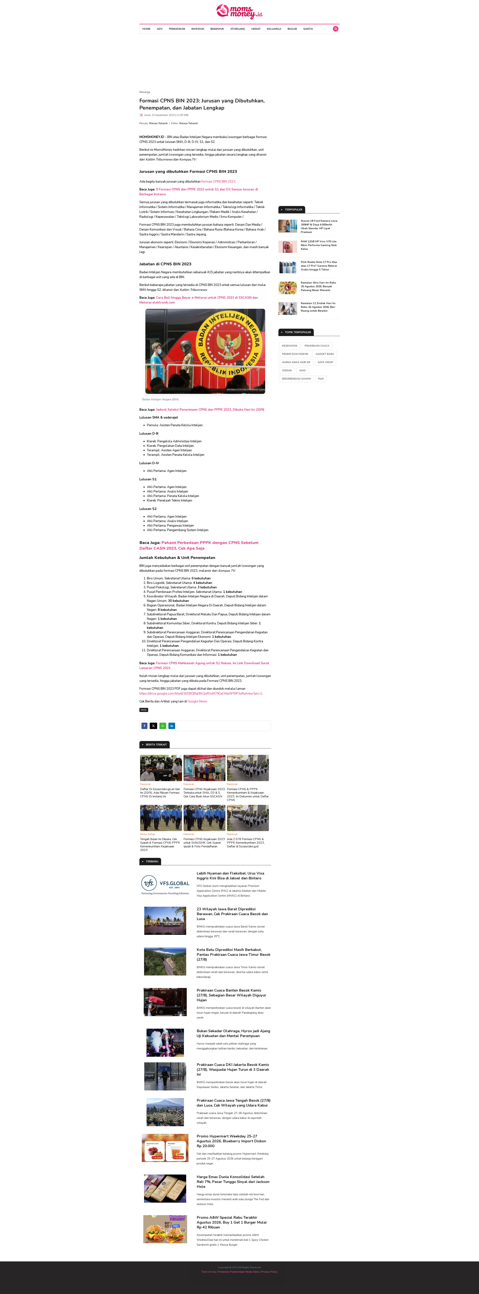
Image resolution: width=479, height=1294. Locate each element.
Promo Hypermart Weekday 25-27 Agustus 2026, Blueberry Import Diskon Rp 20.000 (231, 1141)
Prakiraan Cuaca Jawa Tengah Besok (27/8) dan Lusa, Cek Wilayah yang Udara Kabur (234, 1103)
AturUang (237, 29)
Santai (308, 29)
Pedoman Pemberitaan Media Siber (238, 1272)
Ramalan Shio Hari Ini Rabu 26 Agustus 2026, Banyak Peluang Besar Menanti (318, 286)
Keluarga (274, 29)
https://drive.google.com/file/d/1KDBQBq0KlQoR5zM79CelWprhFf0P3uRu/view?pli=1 (200, 693)
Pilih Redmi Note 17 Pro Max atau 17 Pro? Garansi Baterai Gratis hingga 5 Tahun (319, 265)
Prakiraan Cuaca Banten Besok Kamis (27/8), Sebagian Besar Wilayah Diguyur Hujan (231, 995)
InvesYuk (197, 29)
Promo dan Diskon (295, 354)
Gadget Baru (325, 354)
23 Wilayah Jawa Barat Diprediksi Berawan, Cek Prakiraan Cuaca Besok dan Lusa (232, 914)
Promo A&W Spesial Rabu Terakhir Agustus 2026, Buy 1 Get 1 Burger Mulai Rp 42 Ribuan (232, 1222)
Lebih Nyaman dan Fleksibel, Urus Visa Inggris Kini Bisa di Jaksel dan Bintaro (230, 876)
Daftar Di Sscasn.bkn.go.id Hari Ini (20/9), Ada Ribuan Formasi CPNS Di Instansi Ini (160, 792)
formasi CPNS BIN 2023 (218, 181)
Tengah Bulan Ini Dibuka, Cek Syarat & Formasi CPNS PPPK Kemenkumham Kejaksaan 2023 (160, 844)
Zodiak (287, 370)
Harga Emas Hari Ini (296, 362)
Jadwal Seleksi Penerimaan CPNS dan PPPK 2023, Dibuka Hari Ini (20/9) (210, 409)
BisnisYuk (217, 29)
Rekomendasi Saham (296, 379)
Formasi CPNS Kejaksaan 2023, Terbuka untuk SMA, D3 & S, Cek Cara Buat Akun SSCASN (204, 792)
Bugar (292, 29)
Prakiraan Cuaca (317, 346)
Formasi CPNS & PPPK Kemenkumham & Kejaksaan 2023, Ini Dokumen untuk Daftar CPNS (248, 794)
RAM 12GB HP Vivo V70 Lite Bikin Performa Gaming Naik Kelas (319, 245)
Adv (160, 29)
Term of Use (209, 1272)
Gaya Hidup (325, 362)
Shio (302, 370)
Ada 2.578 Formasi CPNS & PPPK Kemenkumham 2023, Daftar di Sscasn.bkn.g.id (246, 842)
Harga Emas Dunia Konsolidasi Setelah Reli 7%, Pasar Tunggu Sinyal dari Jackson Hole (233, 1181)
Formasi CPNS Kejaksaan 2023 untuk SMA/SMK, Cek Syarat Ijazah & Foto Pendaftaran (204, 842)
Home (146, 29)
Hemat (256, 29)
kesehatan (289, 346)
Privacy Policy (269, 1272)
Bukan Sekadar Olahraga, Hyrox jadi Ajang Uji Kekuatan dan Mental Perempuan (233, 1033)
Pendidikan (177, 29)
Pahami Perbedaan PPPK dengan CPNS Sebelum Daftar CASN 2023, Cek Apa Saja (198, 545)
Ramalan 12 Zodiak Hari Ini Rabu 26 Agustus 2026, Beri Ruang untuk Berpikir (318, 307)
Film (321, 379)
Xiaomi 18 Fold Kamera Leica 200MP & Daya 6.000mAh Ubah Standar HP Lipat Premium (319, 226)
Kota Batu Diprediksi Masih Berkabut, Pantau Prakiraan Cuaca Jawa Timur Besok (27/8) (233, 954)
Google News (197, 701)
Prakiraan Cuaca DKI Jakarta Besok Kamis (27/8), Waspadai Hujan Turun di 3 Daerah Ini (233, 1069)
